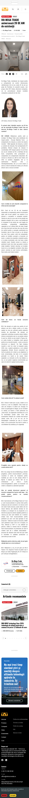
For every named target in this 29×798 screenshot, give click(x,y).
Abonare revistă (17, 732)
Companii (4, 726)
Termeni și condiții (18, 722)
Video (3, 730)
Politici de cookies (18, 726)
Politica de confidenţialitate (20, 719)
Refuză (4, 795)
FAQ (14, 729)
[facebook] (7, 74)
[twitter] (13, 74)
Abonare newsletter (14, 700)
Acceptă (12, 795)
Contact (20, 571)
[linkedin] (10, 74)
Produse (3, 723)
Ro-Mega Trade (17, 561)
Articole (3, 719)
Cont (2, 740)
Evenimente (4, 733)
